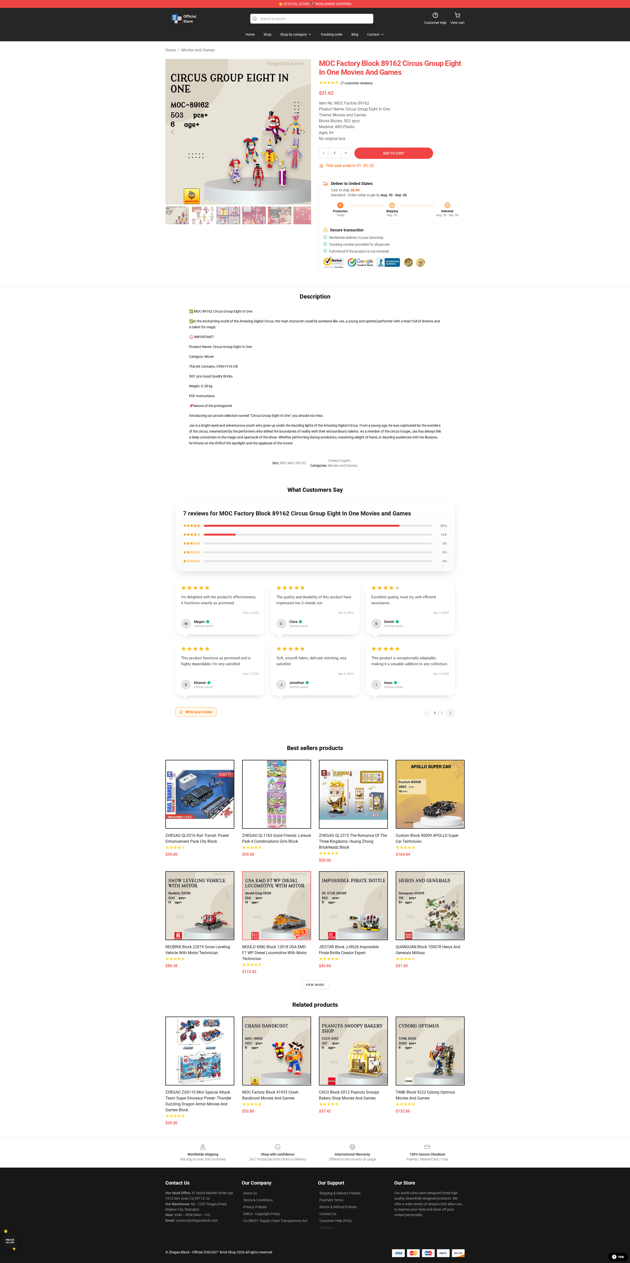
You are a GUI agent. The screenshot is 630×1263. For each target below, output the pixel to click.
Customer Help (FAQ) (335, 1221)
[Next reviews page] (450, 712)
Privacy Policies (255, 1207)
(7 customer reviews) (357, 83)
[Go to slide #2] (203, 215)
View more (315, 985)
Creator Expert (339, 461)
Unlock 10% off (10, 1241)
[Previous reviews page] (426, 712)
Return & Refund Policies (338, 1207)
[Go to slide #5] (279, 215)
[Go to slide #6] (305, 215)
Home (170, 50)
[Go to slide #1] (177, 215)
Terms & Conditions (258, 1200)
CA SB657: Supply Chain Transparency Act (275, 1221)
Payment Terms (331, 1200)
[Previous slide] (173, 132)
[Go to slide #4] (254, 215)
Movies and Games (198, 50)
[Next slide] (303, 132)
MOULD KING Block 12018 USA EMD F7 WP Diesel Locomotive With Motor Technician (274, 953)
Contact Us (327, 1214)
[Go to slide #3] (228, 215)
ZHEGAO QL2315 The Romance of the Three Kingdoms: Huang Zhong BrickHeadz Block (353, 841)
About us (250, 1193)
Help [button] (621, 1257)
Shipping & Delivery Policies (340, 1193)
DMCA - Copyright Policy (261, 1214)
